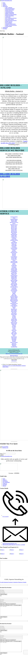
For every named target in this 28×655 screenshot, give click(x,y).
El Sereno (14, 255)
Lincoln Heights (14, 290)
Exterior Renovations (9, 9)
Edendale (14, 254)
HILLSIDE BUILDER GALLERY (10, 175)
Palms (14, 307)
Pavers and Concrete (9, 19)
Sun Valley (14, 326)
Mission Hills (14, 295)
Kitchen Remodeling (9, 15)
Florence (14, 264)
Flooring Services (8, 11)
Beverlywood (14, 231)
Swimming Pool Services (10, 24)
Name (1, 453)
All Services (5, 6)
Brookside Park (14, 234)
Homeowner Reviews (14, 355)
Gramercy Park (14, 269)
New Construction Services (10, 18)
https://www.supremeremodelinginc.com (14, 353)
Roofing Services (8, 21)
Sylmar (14, 327)
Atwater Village (14, 220)
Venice (14, 335)
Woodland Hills (14, 346)
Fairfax (14, 263)
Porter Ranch (14, 313)
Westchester (14, 339)
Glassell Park (14, 267)
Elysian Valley (14, 259)
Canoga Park (14, 239)
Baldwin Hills (14, 221)
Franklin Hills (14, 265)
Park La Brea (14, 310)
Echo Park (14, 253)
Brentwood (14, 233)
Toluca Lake (14, 330)
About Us (5, 5)
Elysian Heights (14, 256)
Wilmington (14, 344)
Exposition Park (14, 261)
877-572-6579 (5, 446)
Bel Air (14, 223)
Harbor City (14, 274)
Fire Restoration (8, 26)
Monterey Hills (14, 297)
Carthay (14, 241)
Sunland (14, 325)
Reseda (14, 315)
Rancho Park (14, 314)
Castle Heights (14, 242)
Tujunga (14, 331)
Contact (4, 4)
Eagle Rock (14, 251)
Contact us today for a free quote (14, 142)
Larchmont (14, 287)
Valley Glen (14, 332)
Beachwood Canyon (14, 222)
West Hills (14, 340)
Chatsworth (14, 244)
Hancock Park (14, 273)
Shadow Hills (14, 319)
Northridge (14, 304)
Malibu (14, 293)
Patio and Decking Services (11, 20)
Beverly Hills (14, 229)
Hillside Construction (9, 13)
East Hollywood (14, 252)
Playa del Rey (14, 311)
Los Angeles (14, 291)
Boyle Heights (14, 232)
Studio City (14, 324)
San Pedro (14, 316)
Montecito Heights (14, 296)
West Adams (14, 337)
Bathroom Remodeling (10, 8)
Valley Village (14, 333)
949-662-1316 (5, 447)
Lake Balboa (14, 285)
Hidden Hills (14, 276)
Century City (14, 243)
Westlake (14, 341)
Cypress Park (14, 249)
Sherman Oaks (14, 320)
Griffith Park (14, 272)
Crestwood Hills (14, 247)
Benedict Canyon (14, 224)
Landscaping (7, 16)
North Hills (14, 302)
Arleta (14, 217)
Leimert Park (14, 289)
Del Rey (14, 250)
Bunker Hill (14, 235)
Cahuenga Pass (14, 236)
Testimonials (5, 27)
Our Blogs (5, 28)
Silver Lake (14, 321)
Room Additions (8, 22)
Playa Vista (14, 312)
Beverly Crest (14, 225)
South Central (14, 323)
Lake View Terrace (14, 286)
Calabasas (14, 237)
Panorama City (14, 309)
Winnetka (14, 345)
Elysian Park (14, 257)
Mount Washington (14, 300)
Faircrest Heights (14, 262)
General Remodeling (9, 12)
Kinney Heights (14, 284)
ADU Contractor (8, 7)
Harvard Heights (14, 275)
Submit (2, 454)
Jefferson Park (14, 283)
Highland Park (14, 277)
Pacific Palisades (14, 305)
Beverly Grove (14, 227)
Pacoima (14, 306)
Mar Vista (14, 294)
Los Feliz (14, 292)
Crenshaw (14, 246)
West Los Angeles (14, 342)
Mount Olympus (14, 299)
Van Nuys (14, 334)
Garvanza (14, 266)
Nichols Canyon (14, 301)
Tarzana (14, 329)
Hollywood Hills (14, 280)
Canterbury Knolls (14, 240)
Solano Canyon (14, 322)
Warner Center (14, 336)
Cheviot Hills (14, 245)
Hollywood (14, 279)
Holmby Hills (14, 281)
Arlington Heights (14, 219)
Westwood (14, 343)
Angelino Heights (14, 216)
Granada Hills (14, 270)
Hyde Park (14, 282)
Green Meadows (14, 271)
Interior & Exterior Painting (10, 14)
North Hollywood (14, 303)
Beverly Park (14, 230)
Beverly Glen (14, 226)
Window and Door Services (11, 25)
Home (4, 2)
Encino (14, 260)
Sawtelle (14, 317)
